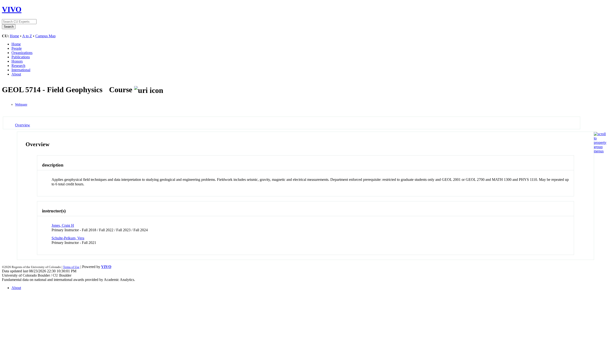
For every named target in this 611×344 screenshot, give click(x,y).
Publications (20, 57)
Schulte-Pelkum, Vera (68, 238)
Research (18, 66)
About (16, 74)
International (20, 70)
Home (14, 36)
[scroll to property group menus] (600, 151)
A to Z (27, 36)
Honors (17, 61)
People (16, 48)
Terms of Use (71, 267)
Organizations (21, 53)
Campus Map (45, 36)
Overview (22, 125)
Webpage (21, 104)
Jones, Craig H (63, 225)
